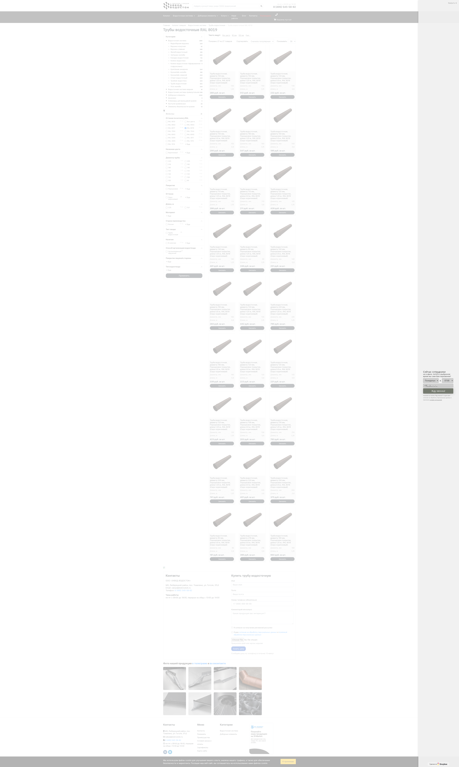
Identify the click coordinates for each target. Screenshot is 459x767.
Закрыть (451, 3)
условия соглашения (436, 400)
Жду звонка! (438, 391)
